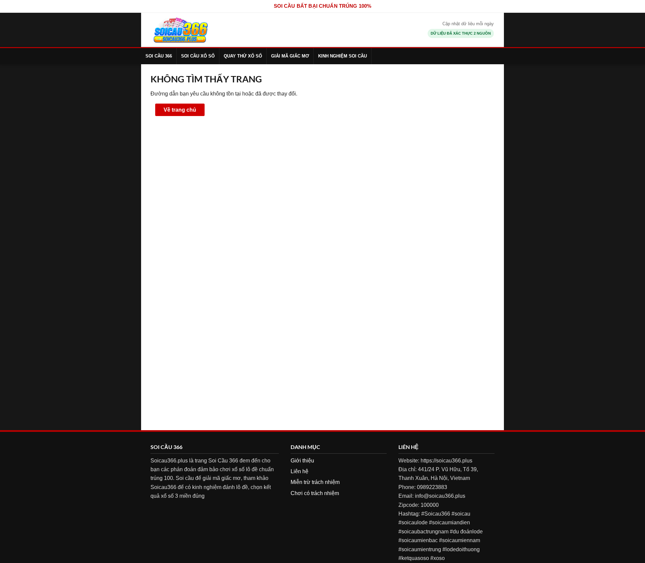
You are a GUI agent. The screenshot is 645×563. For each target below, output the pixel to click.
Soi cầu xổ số (198, 56)
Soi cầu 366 (158, 56)
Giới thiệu (302, 460)
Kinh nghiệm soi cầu (342, 56)
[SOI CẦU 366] (180, 30)
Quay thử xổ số (243, 56)
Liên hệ (299, 471)
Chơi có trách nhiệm (315, 493)
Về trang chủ (180, 110)
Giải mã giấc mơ (290, 56)
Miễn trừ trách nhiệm (315, 482)
